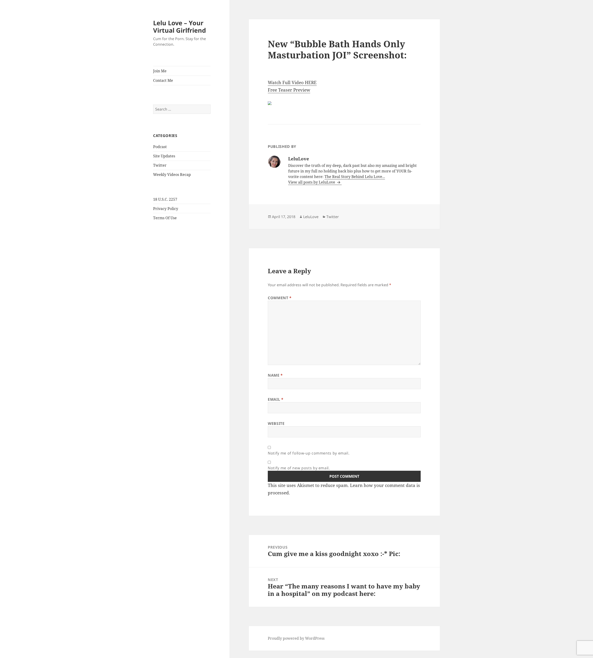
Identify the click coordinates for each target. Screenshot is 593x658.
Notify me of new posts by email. (299, 467)
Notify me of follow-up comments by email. (308, 453)
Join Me (160, 70)
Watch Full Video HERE (292, 82)
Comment (280, 297)
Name (275, 375)
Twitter (160, 165)
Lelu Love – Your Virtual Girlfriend (179, 27)
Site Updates (164, 156)
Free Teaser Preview (289, 90)
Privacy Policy (165, 208)
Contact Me (163, 80)
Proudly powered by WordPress (296, 638)
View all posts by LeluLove (312, 182)
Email (275, 399)
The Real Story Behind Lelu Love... (355, 176)
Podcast (160, 146)
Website (276, 423)
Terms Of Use (165, 217)
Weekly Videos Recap (172, 174)
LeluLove (311, 216)
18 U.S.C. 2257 (165, 199)
